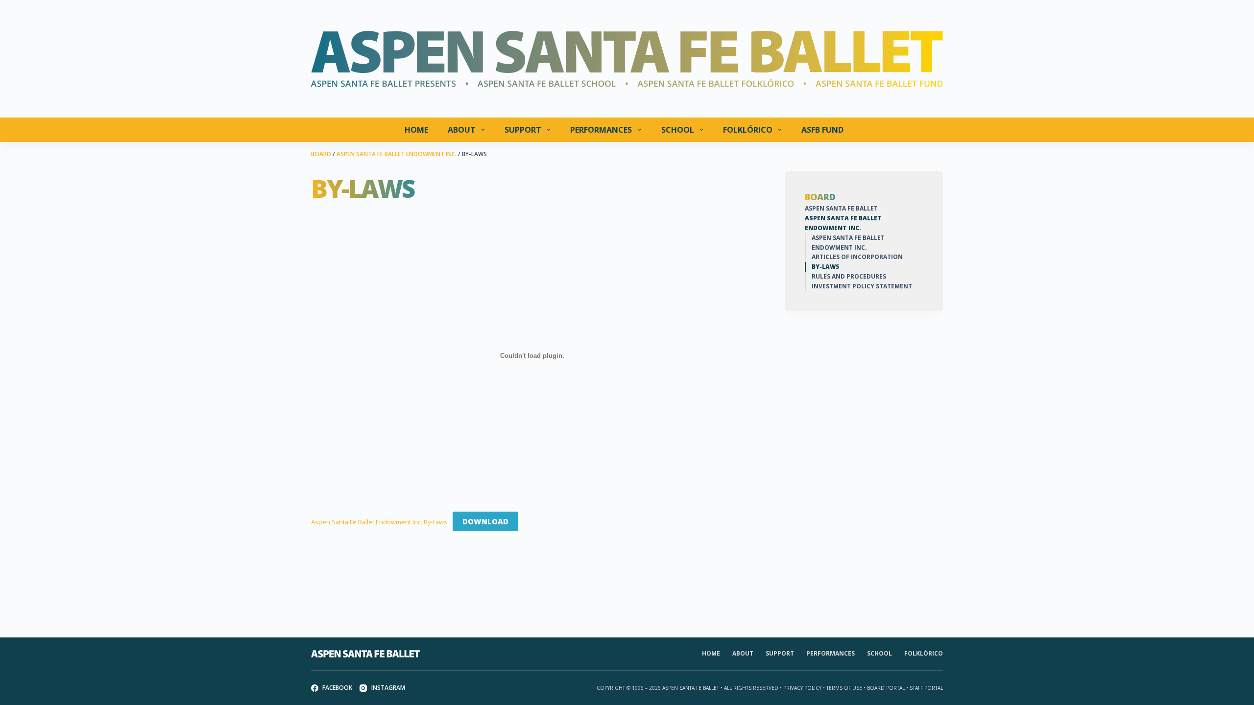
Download (485, 521)
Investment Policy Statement (862, 286)
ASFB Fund (822, 129)
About (462, 129)
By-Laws (826, 266)
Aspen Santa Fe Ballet (841, 208)
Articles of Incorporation (857, 257)
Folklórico (747, 129)
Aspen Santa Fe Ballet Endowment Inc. (843, 223)
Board (820, 197)
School (677, 129)
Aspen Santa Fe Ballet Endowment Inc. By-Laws (379, 521)
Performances (601, 129)
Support (523, 129)
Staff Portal (926, 687)
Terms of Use (844, 687)
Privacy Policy (802, 687)
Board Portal (886, 687)
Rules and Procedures (849, 276)
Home (416, 129)
